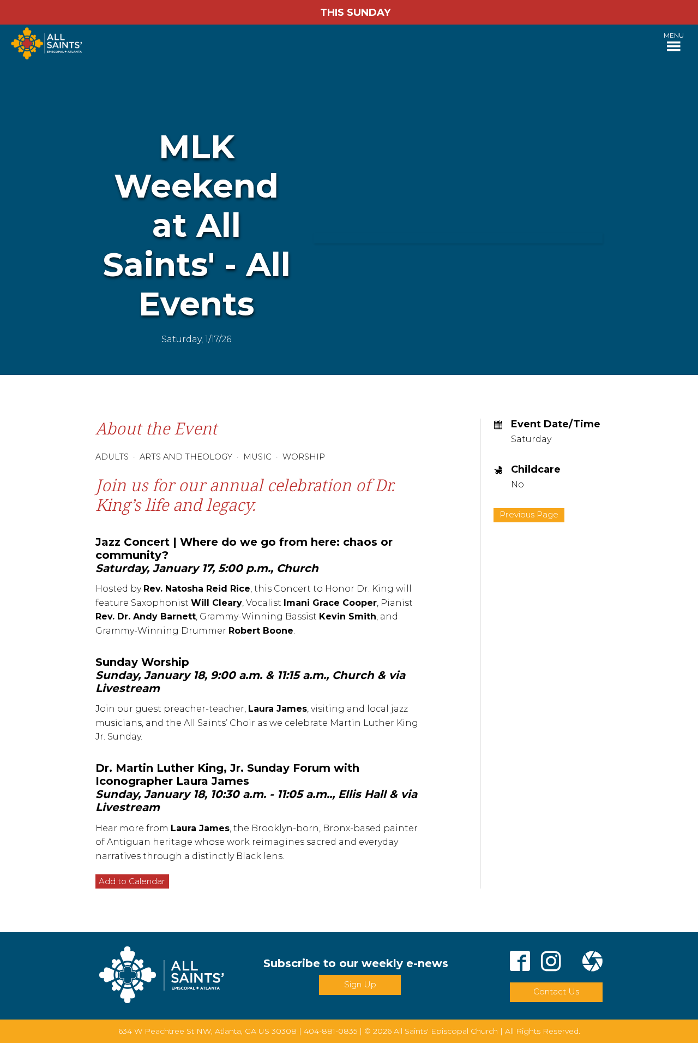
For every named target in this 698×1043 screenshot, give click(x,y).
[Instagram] (551, 963)
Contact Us (556, 991)
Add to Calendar (132, 881)
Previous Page (529, 514)
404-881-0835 (330, 1031)
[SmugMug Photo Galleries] (592, 963)
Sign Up (360, 984)
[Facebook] (520, 963)
